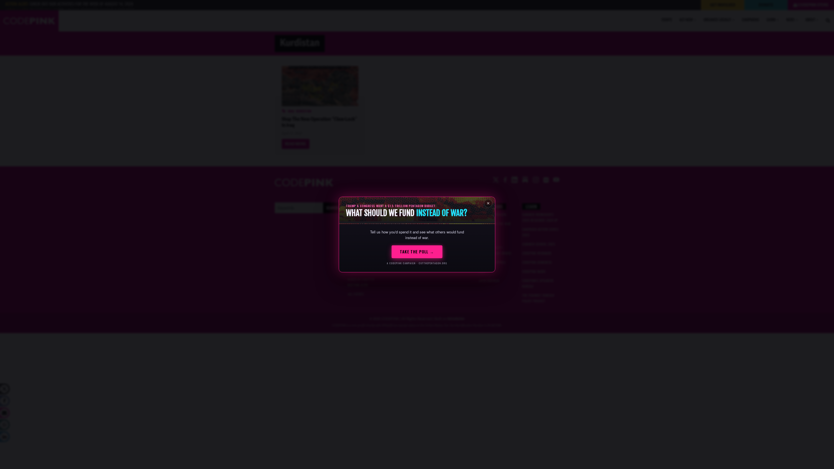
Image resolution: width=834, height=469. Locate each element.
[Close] (488, 203)
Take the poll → (417, 251)
